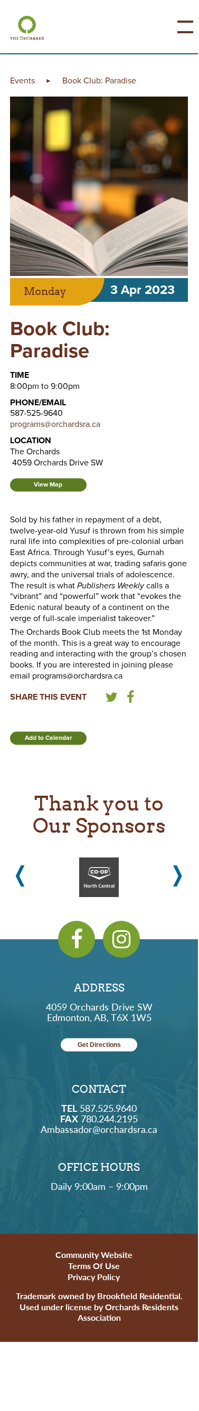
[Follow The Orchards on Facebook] (76, 939)
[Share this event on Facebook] (130, 699)
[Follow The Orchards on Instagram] (121, 939)
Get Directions (99, 1044)
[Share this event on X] (112, 699)
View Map (48, 484)
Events (22, 80)
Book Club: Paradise (99, 80)
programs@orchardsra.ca (55, 424)
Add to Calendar (48, 737)
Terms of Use (94, 1266)
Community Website (93, 1254)
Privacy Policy (94, 1277)
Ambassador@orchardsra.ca (99, 1129)
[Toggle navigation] (177, 27)
